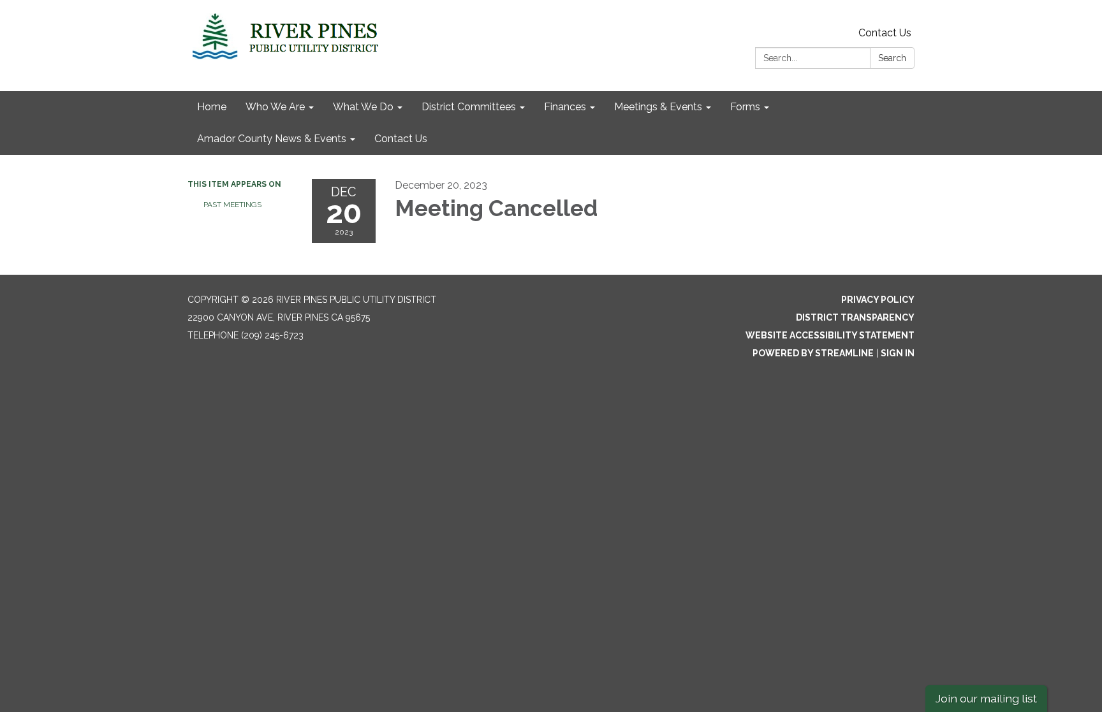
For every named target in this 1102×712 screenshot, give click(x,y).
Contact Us (884, 33)
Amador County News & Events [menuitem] (271, 139)
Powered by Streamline (813, 353)
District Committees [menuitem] (469, 107)
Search (892, 58)
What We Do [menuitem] (363, 107)
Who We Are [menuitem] (275, 107)
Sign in (898, 353)
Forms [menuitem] (745, 107)
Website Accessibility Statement (830, 335)
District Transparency (855, 317)
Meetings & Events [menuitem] (658, 107)
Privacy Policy (878, 299)
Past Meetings (232, 204)
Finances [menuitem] (565, 107)
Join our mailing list (986, 698)
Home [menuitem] (211, 107)
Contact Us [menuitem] (400, 139)
